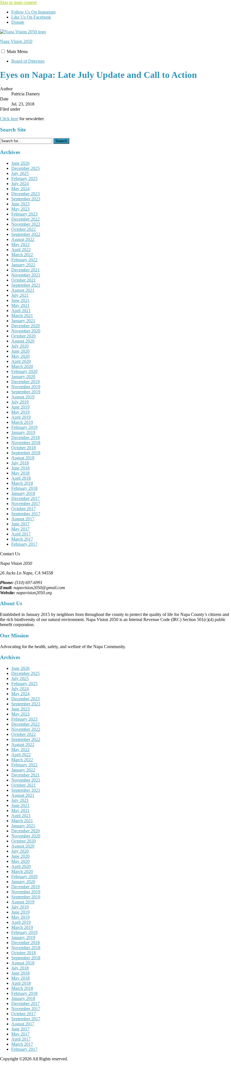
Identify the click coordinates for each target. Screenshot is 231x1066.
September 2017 (25, 513)
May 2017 (20, 529)
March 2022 (22, 254)
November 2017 (25, 503)
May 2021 (20, 305)
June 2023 (20, 203)
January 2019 (23, 432)
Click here (9, 118)
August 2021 (22, 290)
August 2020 (22, 341)
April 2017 (21, 534)
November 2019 (25, 386)
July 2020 (20, 346)
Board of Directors (28, 61)
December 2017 (25, 498)
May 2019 (20, 412)
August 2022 (22, 239)
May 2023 (20, 209)
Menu (17, 51)
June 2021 (20, 300)
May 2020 (20, 356)
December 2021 (25, 269)
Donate (17, 22)
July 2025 (20, 173)
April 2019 (21, 417)
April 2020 (21, 361)
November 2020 (25, 330)
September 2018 (25, 452)
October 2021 (23, 280)
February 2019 (24, 427)
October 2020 (23, 336)
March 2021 (22, 315)
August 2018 (22, 457)
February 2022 (24, 259)
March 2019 (22, 422)
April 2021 (21, 310)
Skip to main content (18, 2)
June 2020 (20, 351)
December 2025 (25, 168)
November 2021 (25, 275)
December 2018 (25, 437)
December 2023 (25, 193)
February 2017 (24, 544)
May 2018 (20, 473)
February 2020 (24, 371)
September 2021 (25, 285)
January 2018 (23, 493)
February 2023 (24, 214)
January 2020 (23, 376)
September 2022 (25, 234)
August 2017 (22, 518)
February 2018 (24, 488)
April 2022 (21, 249)
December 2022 (25, 219)
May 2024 (20, 188)
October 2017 (23, 508)
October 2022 (23, 229)
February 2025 (24, 178)
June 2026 (20, 163)
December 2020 (25, 325)
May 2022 (20, 244)
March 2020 (22, 366)
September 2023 (25, 198)
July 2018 (20, 462)
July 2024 (20, 183)
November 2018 (25, 442)
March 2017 (22, 539)
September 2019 (25, 391)
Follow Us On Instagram (33, 12)
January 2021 (23, 320)
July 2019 (20, 402)
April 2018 (21, 478)
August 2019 (22, 396)
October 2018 (23, 447)
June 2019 (20, 407)
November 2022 (25, 224)
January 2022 (23, 264)
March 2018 (22, 483)
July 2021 (20, 295)
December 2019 (25, 381)
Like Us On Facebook (31, 17)
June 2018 (20, 468)
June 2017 (20, 523)
